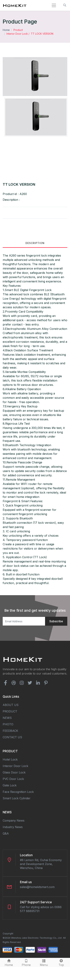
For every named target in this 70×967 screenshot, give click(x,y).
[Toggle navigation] (53, 5)
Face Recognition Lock (18, 792)
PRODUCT (10, 711)
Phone (26, 965)
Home (6, 29)
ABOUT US (10, 705)
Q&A (6, 833)
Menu (44, 965)
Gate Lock (10, 785)
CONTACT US (12, 737)
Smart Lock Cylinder (17, 798)
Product (18, 29)
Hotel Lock (10, 759)
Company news (13, 820)
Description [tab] (35, 243)
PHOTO (8, 724)
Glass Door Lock (14, 772)
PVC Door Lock (13, 779)
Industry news (13, 827)
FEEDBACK (10, 731)
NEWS (7, 718)
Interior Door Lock (17, 33)
